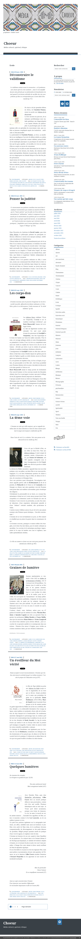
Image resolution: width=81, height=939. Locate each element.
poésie (40, 895)
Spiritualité (17, 278)
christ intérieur (27, 403)
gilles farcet (19, 895)
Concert (58, 286)
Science (15, 400)
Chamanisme (59, 272)
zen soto (39, 753)
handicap (24, 184)
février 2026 (57, 226)
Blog (57, 269)
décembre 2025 (58, 230)
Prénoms (58, 385)
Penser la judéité (23, 199)
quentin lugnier (27, 644)
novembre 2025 (58, 233)
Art (29, 549)
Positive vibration (60, 128)
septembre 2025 (31, 405)
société (24, 181)
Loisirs (25, 641)
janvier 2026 (33, 186)
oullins (22, 647)
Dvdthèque (59, 299)
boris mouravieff (18, 403)
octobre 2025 (58, 235)
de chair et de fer (36, 181)
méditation (20, 551)
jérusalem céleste (22, 405)
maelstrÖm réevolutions (31, 895)
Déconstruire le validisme (22, 77)
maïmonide (23, 280)
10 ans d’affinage (60, 155)
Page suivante (26, 907)
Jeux (57, 348)
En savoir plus (73, 937)
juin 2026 (56, 216)
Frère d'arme (59, 164)
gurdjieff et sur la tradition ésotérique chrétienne (24, 401)
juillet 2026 (57, 213)
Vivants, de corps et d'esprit (64, 190)
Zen (11, 752)
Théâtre (39, 641)
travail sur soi (17, 896)
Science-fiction (60, 401)
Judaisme (39, 277)
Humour (15, 641)
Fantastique (39, 639)
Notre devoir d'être (61, 172)
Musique (29, 641)
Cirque (58, 282)
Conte (57, 289)
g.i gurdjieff (16, 554)
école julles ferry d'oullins (31, 645)
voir (38, 554)
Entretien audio (60, 312)
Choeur (10, 43)
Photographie (60, 382)
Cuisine (58, 292)
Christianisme (36, 398)
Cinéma (58, 279)
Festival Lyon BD (61, 332)
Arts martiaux (36, 749)
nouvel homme (37, 403)
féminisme (18, 184)
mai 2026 (56, 218)
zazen (21, 753)
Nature (58, 378)
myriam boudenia (17, 644)
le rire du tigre (21, 752)
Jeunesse (20, 641)
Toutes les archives (59, 238)
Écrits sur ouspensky (39, 400)
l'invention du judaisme (32, 278)
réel (41, 554)
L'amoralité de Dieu (61, 119)
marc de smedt (30, 752)
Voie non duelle (31, 893)
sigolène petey (19, 645)
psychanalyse (60, 388)
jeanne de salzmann (23, 553)
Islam (57, 342)
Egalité (38, 179)
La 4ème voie (20, 417)
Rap (57, 392)
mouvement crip (37, 182)
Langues (58, 355)
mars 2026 (57, 223)
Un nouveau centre (61, 146)
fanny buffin (16, 647)
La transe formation (61, 137)
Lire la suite (60, 83)
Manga (58, 368)
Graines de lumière (24, 567)
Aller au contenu (6, 1)
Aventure (58, 262)
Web (57, 425)
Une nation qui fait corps (63, 199)
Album (58, 249)
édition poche (26, 186)
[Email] (67, 104)
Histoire (15, 181)
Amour (30, 179)
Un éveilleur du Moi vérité (25, 662)
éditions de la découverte (25, 182)
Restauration (59, 395)
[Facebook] (62, 104)
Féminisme (59, 322)
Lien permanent (15, 179)
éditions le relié (14, 753)
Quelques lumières (24, 766)
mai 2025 (16, 755)
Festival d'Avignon (61, 329)
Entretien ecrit (60, 315)
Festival (58, 325)
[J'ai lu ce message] (79, 937)
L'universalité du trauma (63, 181)
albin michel (15, 280)
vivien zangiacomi (37, 644)
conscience (34, 554)
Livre (20, 181)
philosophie (33, 280)
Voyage (11, 642)
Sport (57, 411)
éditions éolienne (34, 553)
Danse (30, 639)
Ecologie (58, 305)
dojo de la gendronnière (30, 753)
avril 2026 (57, 221)
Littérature (13, 893)
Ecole (34, 179)
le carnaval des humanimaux (26, 642)
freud (27, 280)
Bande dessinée (60, 266)
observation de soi (25, 554)
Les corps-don (20, 293)
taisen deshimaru (39, 752)
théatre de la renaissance (32, 647)
